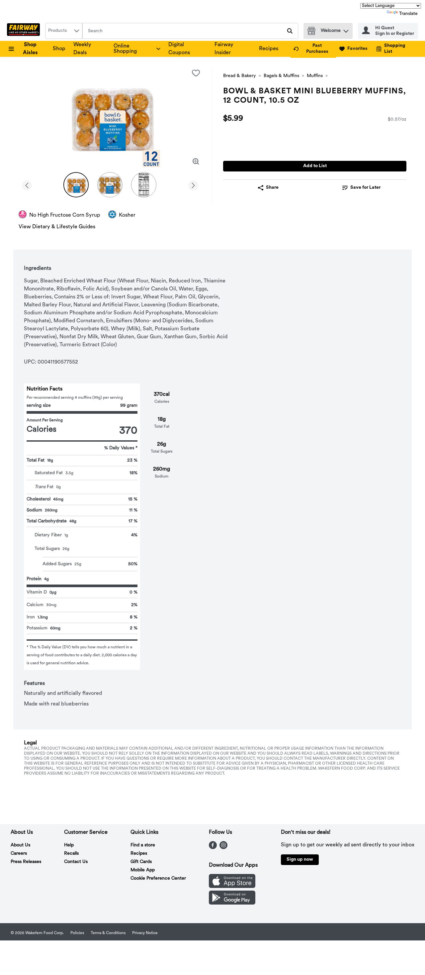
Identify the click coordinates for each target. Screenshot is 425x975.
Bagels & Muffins (281, 75)
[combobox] (63, 31)
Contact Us (76, 861)
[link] (313, 49)
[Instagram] (223, 847)
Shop (59, 49)
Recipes (268, 49)
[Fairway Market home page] (24, 31)
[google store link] (232, 903)
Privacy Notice (145, 933)
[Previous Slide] (27, 184)
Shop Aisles (30, 48)
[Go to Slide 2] (110, 184)
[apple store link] (232, 886)
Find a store (142, 845)
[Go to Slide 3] (143, 184)
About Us (20, 845)
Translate (408, 13)
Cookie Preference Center (158, 878)
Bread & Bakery (239, 75)
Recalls (71, 853)
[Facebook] (213, 847)
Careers (19, 853)
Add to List (315, 165)
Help (69, 845)
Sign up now (300, 859)
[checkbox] (196, 73)
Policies (77, 933)
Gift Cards (141, 861)
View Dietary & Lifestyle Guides (57, 227)
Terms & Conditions (108, 933)
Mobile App (142, 870)
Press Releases (26, 861)
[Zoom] (196, 161)
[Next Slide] (193, 184)
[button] (346, 29)
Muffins (315, 75)
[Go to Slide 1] (76, 184)
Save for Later (365, 187)
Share (272, 187)
